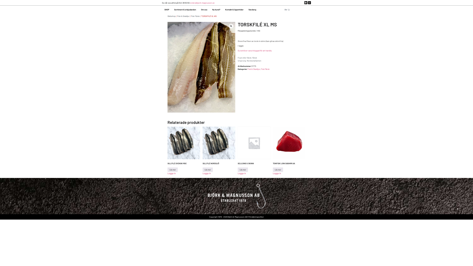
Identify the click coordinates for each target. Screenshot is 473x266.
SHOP (166, 9)
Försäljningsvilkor (256, 217)
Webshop (172, 16)
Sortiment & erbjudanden (185, 9)
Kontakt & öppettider (234, 9)
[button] (231, 26)
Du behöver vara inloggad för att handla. (255, 50)
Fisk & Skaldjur (183, 16)
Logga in (172, 173)
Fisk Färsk (195, 16)
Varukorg (252, 9)
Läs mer (172, 169)
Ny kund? (216, 9)
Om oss (204, 9)
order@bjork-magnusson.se (202, 3)
